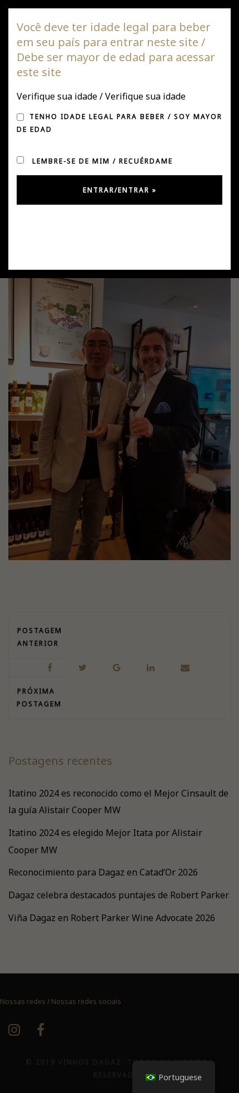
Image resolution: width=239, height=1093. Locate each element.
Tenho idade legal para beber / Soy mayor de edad (119, 123)
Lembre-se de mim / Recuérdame (101, 161)
